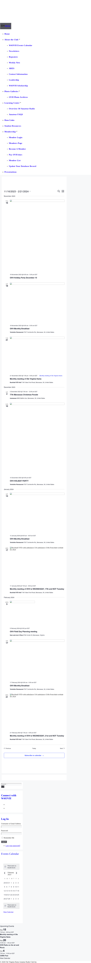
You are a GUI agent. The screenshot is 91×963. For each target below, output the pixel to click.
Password (4, 831)
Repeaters (13, 57)
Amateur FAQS (16, 114)
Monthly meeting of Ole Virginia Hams (25, 378)
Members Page (15, 143)
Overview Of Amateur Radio (22, 109)
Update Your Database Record (22, 166)
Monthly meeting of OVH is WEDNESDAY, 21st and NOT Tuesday (37, 735)
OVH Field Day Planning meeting (23, 631)
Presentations (10, 172)
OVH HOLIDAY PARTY (19, 481)
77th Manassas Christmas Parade (24, 394)
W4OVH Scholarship (18, 86)
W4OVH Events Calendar (20, 45)
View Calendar (8, 912)
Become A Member (17, 149)
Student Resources (12, 126)
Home (7, 34)
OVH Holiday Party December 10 (23, 277)
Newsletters (14, 51)
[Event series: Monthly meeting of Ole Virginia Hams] (15, 932)
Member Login (15, 137)
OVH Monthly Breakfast (19, 328)
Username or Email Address (11, 824)
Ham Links (9, 120)
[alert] (11, 867)
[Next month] (16, 873)
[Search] (2, 786)
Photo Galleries (11, 91)
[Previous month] (4, 873)
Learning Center (11, 103)
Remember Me (9, 838)
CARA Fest (4, 955)
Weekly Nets (14, 63)
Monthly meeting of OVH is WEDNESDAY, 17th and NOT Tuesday (37, 589)
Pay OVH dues (15, 155)
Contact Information (18, 74)
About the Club (11, 40)
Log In (4, 842)
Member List (15, 160)
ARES (11, 68)
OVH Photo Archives (18, 97)
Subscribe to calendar (33, 755)
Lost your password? (13, 846)
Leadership (14, 80)
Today (34, 748)
